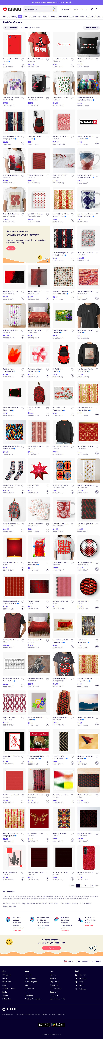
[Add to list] (22, 59)
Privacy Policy (19, 1014)
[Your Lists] (92, 9)
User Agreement (7, 1014)
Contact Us (54, 995)
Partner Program (31, 982)
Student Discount (9, 989)
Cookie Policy (61, 1014)
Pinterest (82, 989)
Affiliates (28, 985)
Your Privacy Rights (57, 999)
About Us (28, 975)
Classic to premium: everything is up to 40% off (51, 2)
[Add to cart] (22, 65)
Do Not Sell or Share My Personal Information (40, 1014)
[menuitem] (6, 16)
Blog (4, 985)
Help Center (54, 982)
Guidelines (54, 985)
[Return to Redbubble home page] (12, 9)
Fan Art (5, 978)
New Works (6, 982)
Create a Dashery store (33, 999)
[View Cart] (97, 9)
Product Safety (55, 989)
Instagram (82, 975)
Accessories (79, 17)
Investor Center (30, 978)
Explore (6, 17)
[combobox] (40, 9)
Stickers (27, 17)
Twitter (81, 982)
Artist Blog (29, 995)
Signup (5, 995)
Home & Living (56, 17)
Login (4, 992)
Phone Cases (36, 17)
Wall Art (46, 17)
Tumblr (81, 985)
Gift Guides (6, 975)
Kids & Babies (68, 17)
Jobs (26, 992)
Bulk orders (6, 999)
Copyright (54, 992)
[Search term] (54, 9)
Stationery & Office (93, 17)
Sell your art (29, 989)
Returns (53, 978)
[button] (51, 2)
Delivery (53, 975)
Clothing (16, 17)
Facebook (82, 978)
